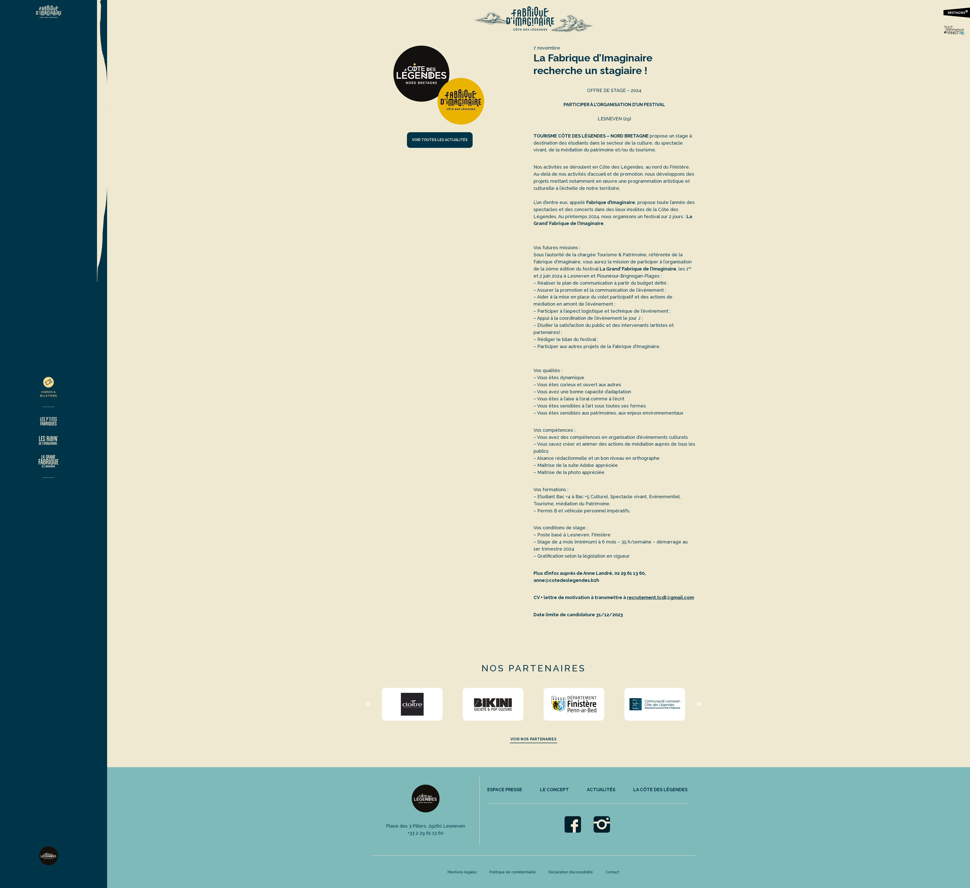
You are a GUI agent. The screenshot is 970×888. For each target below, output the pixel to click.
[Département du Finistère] (574, 704)
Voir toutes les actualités (440, 140)
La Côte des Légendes (660, 789)
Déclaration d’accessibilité (570, 872)
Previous (368, 704)
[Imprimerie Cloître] (412, 704)
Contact (612, 872)
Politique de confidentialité (513, 872)
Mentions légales (462, 872)
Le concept (554, 789)
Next (698, 704)
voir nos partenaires (534, 739)
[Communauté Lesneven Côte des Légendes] (654, 704)
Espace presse (504, 789)
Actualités (601, 789)
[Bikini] (493, 704)
